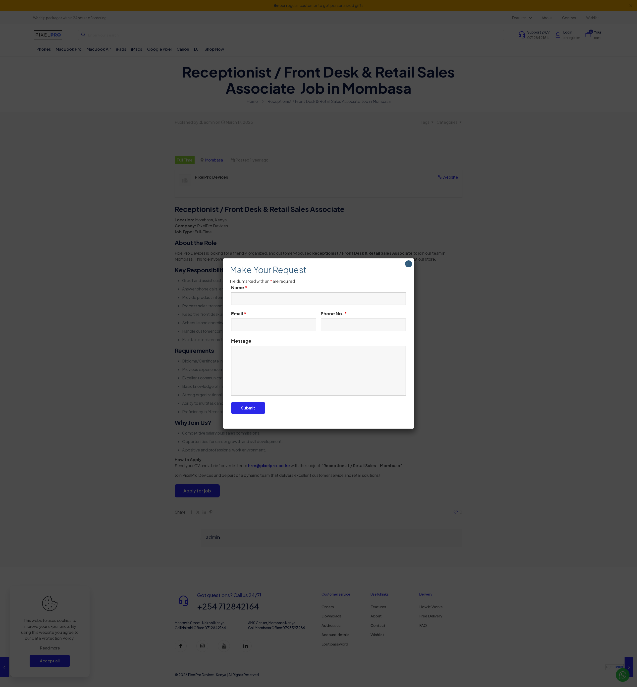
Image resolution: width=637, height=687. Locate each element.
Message (241, 340)
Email (238, 313)
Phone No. (334, 313)
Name (239, 287)
